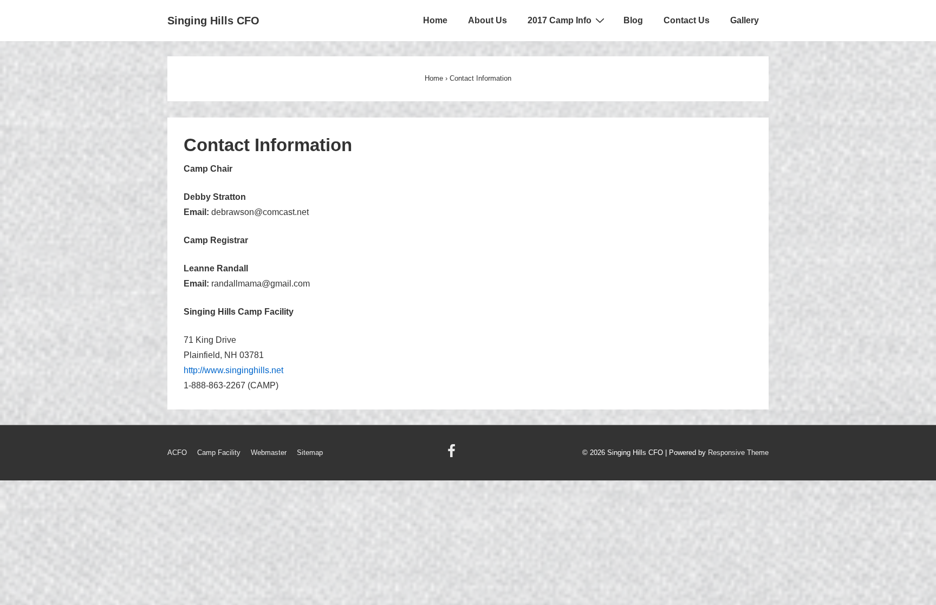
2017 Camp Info (560, 20)
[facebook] (452, 455)
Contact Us (687, 20)
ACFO (177, 452)
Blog (633, 20)
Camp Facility (218, 452)
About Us (487, 20)
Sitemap (310, 452)
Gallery (744, 20)
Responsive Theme (738, 452)
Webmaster (269, 452)
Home (435, 20)
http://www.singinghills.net (233, 370)
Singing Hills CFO (213, 21)
